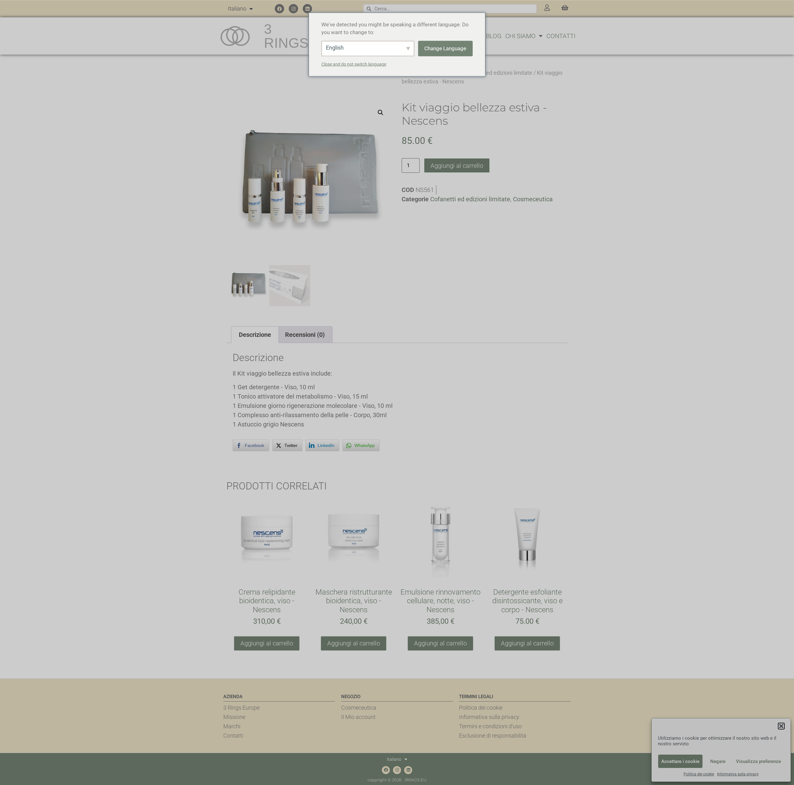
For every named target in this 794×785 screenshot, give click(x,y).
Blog (494, 36)
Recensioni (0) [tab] (305, 334)
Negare (717, 761)
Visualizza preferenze (758, 761)
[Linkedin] (307, 8)
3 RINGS (286, 36)
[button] (781, 726)
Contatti (560, 36)
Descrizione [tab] (255, 334)
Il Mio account (358, 717)
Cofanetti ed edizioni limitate (497, 72)
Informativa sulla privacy (738, 774)
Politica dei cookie (699, 774)
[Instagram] (293, 8)
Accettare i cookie (680, 761)
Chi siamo (520, 36)
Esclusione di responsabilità (492, 735)
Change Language (445, 48)
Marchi (231, 726)
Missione (234, 717)
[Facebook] (279, 8)
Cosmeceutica (533, 199)
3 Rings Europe (241, 707)
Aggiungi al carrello (456, 165)
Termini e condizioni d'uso (490, 726)
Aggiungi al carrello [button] (266, 643)
